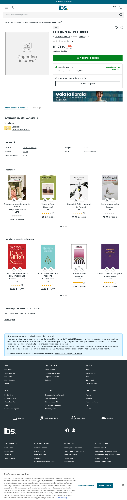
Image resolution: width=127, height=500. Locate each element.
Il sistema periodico (110, 204)
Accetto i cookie (105, 485)
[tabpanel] (16, 198)
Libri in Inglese (9, 380)
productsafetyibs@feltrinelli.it (68, 354)
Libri (6, 313)
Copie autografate (52, 377)
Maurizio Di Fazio (62, 36)
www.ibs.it (30, 344)
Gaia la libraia (9, 458)
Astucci (88, 409)
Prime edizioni (50, 370)
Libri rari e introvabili (52, 373)
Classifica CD (91, 373)
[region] (63, 485)
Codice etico (69, 462)
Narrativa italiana (18, 313)
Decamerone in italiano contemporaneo (17, 274)
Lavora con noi (69, 458)
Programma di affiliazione (74, 451)
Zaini (87, 405)
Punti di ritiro (9, 448)
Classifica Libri (10, 373)
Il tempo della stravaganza (110, 273)
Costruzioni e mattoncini (54, 395)
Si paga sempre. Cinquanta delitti (17, 205)
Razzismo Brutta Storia (102, 462)
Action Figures (50, 409)
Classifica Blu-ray (11, 402)
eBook (6, 384)
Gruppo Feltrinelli (100, 448)
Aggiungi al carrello (89, 58)
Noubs (82, 36)
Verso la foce (48, 204)
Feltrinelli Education (101, 458)
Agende (89, 398)
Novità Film (8, 395)
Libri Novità (8, 370)
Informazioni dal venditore (16, 108)
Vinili (87, 377)
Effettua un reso (40, 455)
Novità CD (89, 370)
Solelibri (64, 51)
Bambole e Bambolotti (53, 405)
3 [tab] (65, 226)
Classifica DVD (10, 398)
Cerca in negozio (87, 83)
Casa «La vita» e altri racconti (48, 274)
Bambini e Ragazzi (11, 409)
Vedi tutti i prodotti (21, 129)
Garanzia (38, 458)
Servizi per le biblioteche (73, 448)
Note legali (9, 319)
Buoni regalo (9, 451)
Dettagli (37, 108)
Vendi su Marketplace (72, 455)
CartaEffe (8, 455)
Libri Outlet (8, 377)
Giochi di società (51, 402)
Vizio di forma (79, 273)
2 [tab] (63, 226)
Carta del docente (41, 448)
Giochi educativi (51, 398)
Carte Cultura (39, 451)
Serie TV (7, 405)
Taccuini (89, 395)
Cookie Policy (62, 497)
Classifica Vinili (91, 384)
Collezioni (48, 380)
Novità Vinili (90, 380)
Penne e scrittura (92, 402)
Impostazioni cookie (86, 485)
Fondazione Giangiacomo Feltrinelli (107, 455)
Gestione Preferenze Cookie (44, 462)
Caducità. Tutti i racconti (79, 204)
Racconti (32, 313)
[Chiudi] (123, 484)
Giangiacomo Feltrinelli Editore (105, 451)
